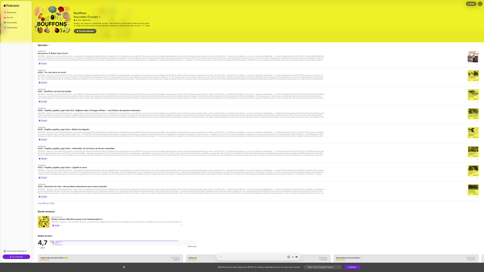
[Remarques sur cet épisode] (288, 257)
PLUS (147, 26)
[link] (44, 45)
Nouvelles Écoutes (86, 17)
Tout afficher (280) (46, 203)
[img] (11, 5)
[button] (16, 12)
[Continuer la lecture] (292, 257)
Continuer (352, 267)
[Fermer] (124, 267)
